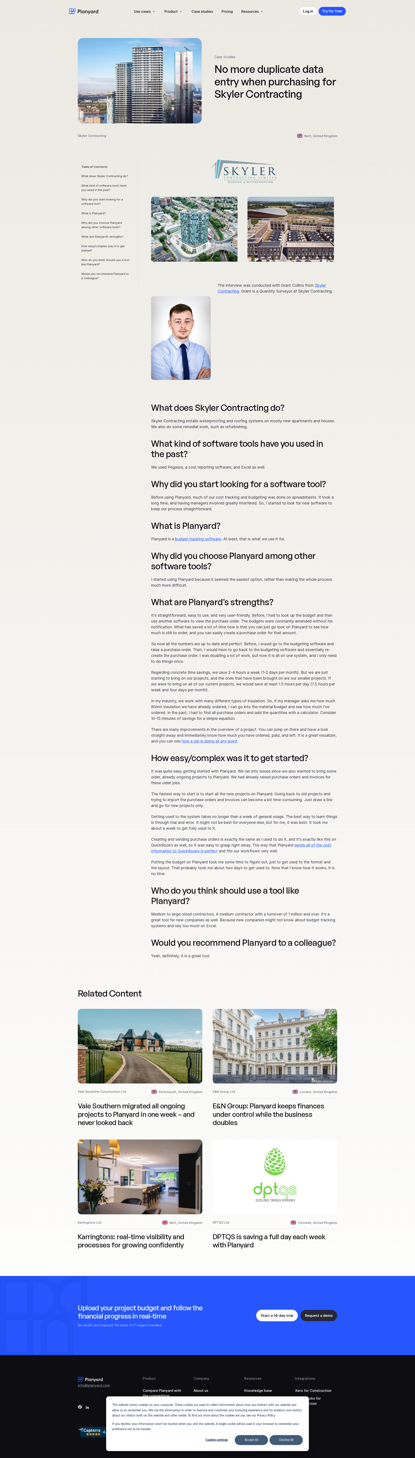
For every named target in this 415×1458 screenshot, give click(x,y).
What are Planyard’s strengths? (102, 236)
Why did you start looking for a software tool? (102, 201)
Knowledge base (258, 1390)
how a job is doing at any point (209, 741)
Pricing (227, 11)
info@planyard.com (94, 1385)
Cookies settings (217, 1440)
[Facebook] (80, 1407)
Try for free (332, 11)
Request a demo (319, 1315)
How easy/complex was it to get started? (102, 248)
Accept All (251, 1440)
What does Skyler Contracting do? (104, 176)
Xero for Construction (313, 1390)
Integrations (305, 1378)
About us (200, 1390)
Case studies (202, 11)
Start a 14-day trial (277, 1315)
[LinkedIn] (87, 1407)
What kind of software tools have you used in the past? (103, 188)
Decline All (286, 1440)
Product (171, 11)
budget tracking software (198, 539)
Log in (308, 11)
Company (201, 1378)
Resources (250, 11)
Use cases (142, 11)
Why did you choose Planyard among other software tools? (101, 225)
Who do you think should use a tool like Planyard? (105, 262)
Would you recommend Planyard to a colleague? (105, 276)
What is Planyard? (93, 213)
